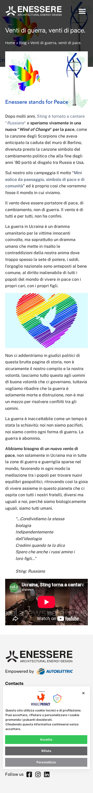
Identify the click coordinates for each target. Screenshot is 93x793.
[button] (82, 11)
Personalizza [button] (46, 762)
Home (10, 42)
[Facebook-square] (29, 774)
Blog (23, 42)
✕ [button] (83, 693)
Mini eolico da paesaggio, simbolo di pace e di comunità (44, 179)
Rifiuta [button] (46, 751)
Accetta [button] (46, 739)
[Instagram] (38, 774)
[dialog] (46, 727)
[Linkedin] (47, 774)
